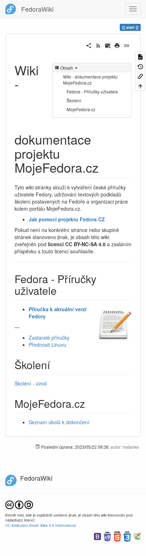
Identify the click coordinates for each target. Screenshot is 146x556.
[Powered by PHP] (107, 536)
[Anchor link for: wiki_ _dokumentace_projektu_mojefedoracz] (105, 167)
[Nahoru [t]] (140, 85)
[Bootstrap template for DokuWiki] (97, 536)
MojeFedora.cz (81, 109)
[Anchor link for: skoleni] (55, 364)
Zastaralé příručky (49, 337)
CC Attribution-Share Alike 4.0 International (40, 525)
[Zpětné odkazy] (140, 75)
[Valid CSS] (127, 536)
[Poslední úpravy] (98, 44)
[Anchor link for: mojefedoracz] (90, 403)
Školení (74, 100)
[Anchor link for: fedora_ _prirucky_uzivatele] (62, 290)
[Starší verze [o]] (140, 65)
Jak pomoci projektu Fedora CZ (67, 219)
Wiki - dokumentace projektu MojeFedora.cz (90, 80)
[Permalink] (127, 44)
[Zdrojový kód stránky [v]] (140, 56)
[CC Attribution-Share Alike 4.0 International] (19, 504)
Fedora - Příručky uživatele (92, 91)
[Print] (117, 44)
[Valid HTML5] (117, 536)
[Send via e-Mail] (108, 44)
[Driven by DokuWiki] (137, 536)
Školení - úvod (31, 383)
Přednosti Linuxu (47, 344)
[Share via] (89, 44)
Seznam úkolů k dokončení (59, 422)
